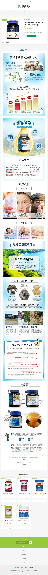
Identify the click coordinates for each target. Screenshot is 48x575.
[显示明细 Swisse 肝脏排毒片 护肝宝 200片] (8, 512)
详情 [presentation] (26, 49)
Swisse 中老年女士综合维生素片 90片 (24, 494)
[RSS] (24, 546)
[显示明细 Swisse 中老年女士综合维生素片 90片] (24, 485)
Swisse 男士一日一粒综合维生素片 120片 (39, 494)
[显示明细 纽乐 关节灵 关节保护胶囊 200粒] (24, 512)
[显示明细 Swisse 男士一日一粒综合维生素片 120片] (39, 485)
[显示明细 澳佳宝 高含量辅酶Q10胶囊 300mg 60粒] (8, 485)
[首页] (10, 12)
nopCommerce (26, 571)
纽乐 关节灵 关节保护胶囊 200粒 (24, 520)
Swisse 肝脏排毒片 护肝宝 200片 (8, 520)
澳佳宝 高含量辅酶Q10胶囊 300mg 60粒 (8, 494)
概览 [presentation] (22, 49)
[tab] (22, 49)
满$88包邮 (4, 20)
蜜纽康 (28, 19)
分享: (3, 42)
